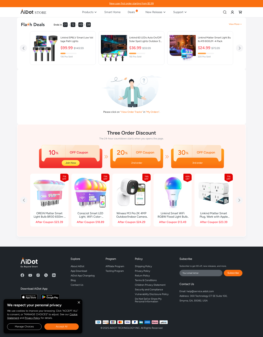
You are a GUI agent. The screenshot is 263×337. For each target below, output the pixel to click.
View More (234, 24)
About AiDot (77, 266)
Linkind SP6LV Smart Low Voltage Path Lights (76, 39)
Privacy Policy (32, 317)
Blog (73, 280)
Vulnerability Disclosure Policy (152, 294)
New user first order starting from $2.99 (131, 3)
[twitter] (46, 275)
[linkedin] (54, 275)
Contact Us (77, 284)
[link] (232, 12)
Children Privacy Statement (150, 284)
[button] (23, 48)
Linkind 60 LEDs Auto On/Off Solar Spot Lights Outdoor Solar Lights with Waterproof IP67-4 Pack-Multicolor (145, 39)
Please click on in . (131, 111)
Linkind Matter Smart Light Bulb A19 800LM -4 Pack (214, 39)
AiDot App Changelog (83, 275)
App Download (79, 270)
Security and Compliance (149, 289)
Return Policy (142, 275)
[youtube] (30, 275)
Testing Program (115, 270)
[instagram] (38, 275)
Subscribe (233, 272)
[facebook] (22, 275)
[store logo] (33, 12)
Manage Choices (24, 326)
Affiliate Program (115, 266)
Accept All (61, 326)
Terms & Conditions (146, 280)
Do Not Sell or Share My (148, 299)
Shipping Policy (143, 266)
